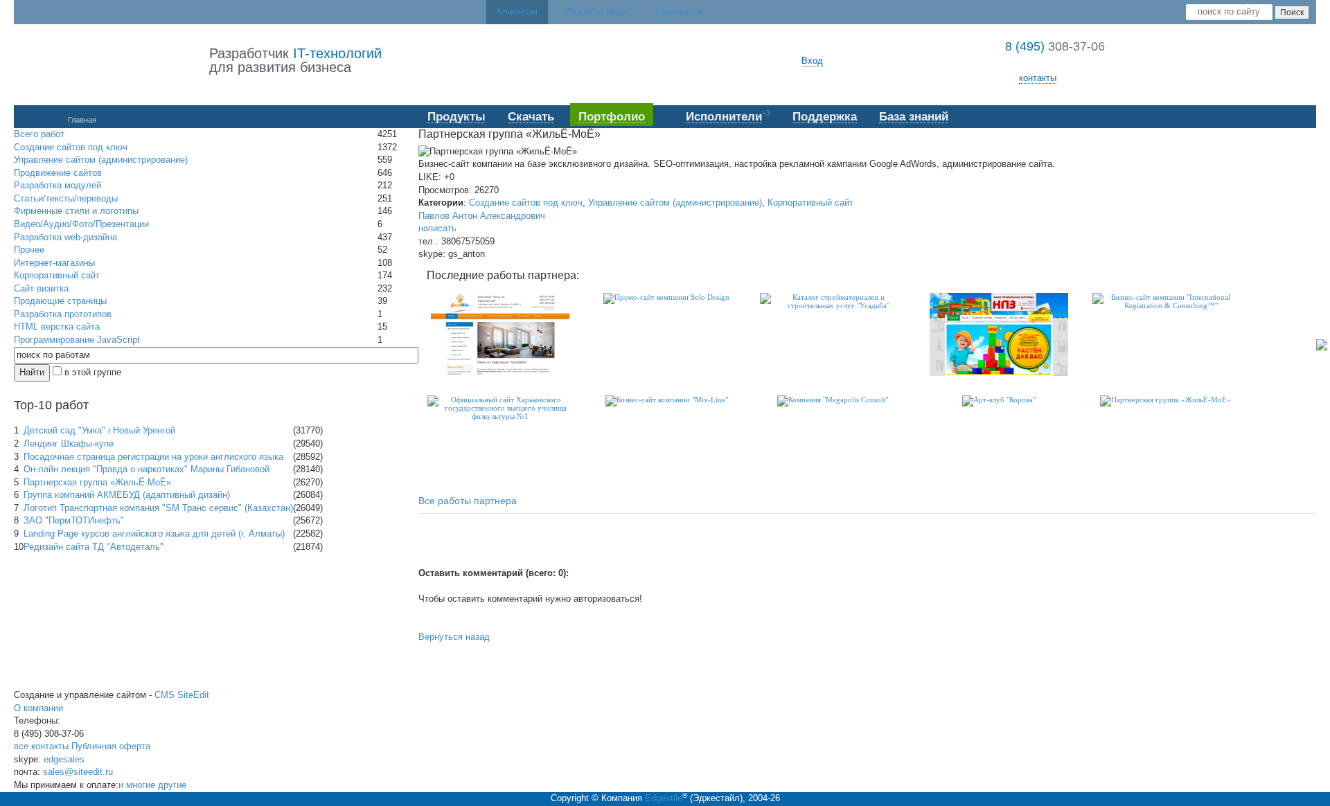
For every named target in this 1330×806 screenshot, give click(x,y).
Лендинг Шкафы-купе (69, 443)
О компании (38, 708)
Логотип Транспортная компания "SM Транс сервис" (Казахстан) (158, 508)
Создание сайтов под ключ (70, 147)
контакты (1037, 78)
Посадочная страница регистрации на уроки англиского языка (153, 456)
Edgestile (663, 798)
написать (437, 228)
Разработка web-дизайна (65, 237)
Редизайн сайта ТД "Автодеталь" (93, 546)
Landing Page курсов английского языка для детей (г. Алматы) (154, 533)
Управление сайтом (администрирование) (101, 159)
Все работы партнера (467, 500)
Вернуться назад (454, 637)
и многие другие (152, 785)
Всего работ (39, 134)
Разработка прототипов (63, 314)
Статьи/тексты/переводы (66, 198)
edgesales (64, 759)
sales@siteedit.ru (78, 772)
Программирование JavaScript (77, 339)
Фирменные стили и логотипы (76, 211)
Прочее (29, 249)
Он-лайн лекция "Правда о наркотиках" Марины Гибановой (146, 469)
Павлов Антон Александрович (481, 216)
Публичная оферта (110, 746)
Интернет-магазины (54, 263)
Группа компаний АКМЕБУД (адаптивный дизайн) (127, 495)
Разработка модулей (57, 185)
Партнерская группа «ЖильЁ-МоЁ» (97, 482)
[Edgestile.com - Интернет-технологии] (111, 61)
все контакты (41, 746)
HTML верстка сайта (57, 326)
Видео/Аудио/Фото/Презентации (81, 224)
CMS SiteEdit (181, 695)
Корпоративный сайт (57, 275)
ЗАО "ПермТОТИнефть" (74, 520)
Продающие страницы (60, 301)
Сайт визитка (41, 288)
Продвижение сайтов (58, 173)
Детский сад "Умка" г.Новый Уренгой (99, 430)
